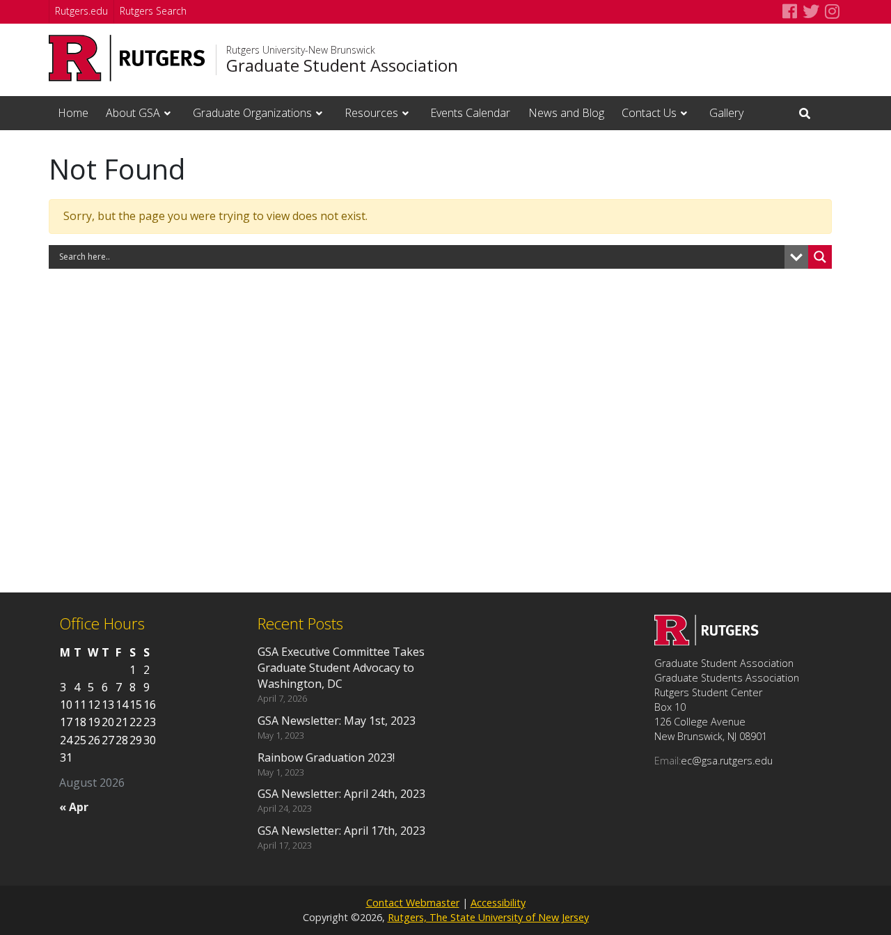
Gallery (726, 112)
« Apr (73, 807)
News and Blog (566, 112)
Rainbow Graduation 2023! (326, 757)
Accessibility (498, 902)
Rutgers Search (153, 10)
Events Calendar (470, 112)
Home (73, 112)
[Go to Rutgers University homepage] (127, 58)
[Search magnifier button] (820, 257)
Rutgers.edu (81, 10)
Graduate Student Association (342, 65)
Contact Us (649, 112)
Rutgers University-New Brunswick (300, 50)
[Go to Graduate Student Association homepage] (706, 641)
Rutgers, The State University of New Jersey (488, 917)
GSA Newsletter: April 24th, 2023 (341, 793)
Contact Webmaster (412, 902)
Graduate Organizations (252, 112)
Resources (371, 112)
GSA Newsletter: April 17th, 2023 (341, 830)
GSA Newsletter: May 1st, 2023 (337, 720)
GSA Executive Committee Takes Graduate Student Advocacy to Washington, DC (341, 667)
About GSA (133, 112)
